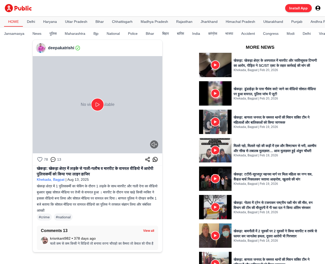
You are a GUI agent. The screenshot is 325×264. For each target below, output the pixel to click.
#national (63, 217)
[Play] (97, 104)
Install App (298, 8)
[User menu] (318, 8)
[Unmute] (154, 144)
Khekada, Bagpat (50, 179)
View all (148, 231)
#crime (44, 217)
